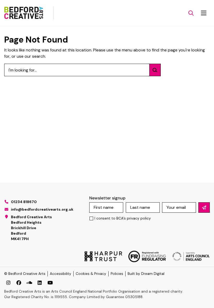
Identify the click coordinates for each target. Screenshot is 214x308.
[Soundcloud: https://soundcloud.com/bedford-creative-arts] (29, 283)
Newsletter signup (107, 198)
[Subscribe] (204, 207)
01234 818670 (24, 201)
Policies (117, 273)
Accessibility (60, 273)
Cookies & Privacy (91, 273)
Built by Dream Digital (146, 273)
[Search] (155, 70)
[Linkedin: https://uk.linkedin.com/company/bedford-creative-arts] (39, 283)
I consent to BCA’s (122, 218)
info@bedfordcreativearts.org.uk (42, 209)
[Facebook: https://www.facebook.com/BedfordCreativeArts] (19, 283)
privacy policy (139, 218)
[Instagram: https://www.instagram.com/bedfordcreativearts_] (8, 283)
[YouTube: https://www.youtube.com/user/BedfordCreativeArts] (50, 283)
